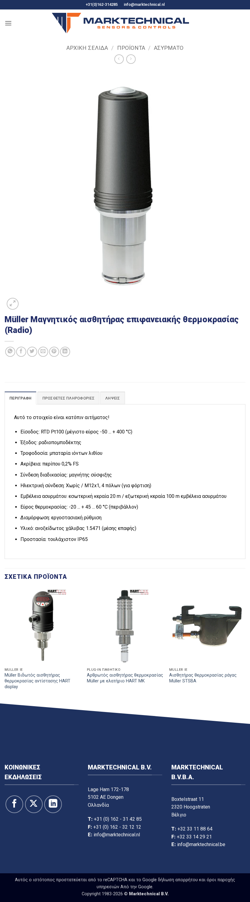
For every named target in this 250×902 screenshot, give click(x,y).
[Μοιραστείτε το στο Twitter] (32, 352)
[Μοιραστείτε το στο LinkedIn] (65, 352)
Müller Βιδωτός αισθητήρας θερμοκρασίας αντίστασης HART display (37, 681)
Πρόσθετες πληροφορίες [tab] (68, 398)
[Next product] (119, 59)
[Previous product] (131, 59)
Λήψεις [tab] (112, 398)
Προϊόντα (131, 48)
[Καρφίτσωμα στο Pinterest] (54, 352)
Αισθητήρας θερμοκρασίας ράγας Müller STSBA (203, 678)
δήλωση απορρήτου (178, 879)
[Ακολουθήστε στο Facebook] (14, 804)
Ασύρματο (169, 48)
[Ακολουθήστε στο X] (34, 804)
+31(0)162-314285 (102, 4)
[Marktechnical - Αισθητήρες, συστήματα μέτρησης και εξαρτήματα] (120, 23)
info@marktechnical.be (201, 844)
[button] (8, 23)
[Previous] (4, 644)
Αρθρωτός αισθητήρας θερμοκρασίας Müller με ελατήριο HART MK (125, 678)
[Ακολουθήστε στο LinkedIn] (53, 804)
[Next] (245, 644)
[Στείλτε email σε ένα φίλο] (43, 352)
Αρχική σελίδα (87, 48)
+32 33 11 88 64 (194, 829)
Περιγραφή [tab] (20, 398)
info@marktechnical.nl (144, 4)
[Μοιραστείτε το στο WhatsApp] (10, 352)
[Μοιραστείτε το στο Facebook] (21, 352)
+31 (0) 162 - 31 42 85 (118, 819)
